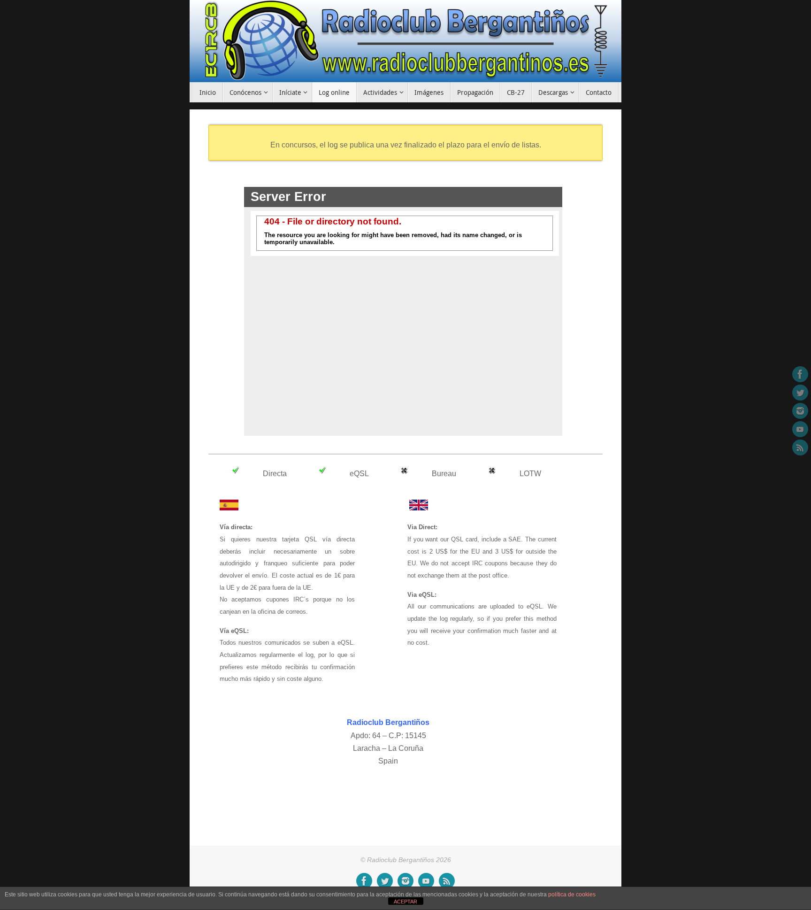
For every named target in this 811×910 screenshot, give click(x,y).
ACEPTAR (405, 901)
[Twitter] (800, 393)
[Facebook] (800, 374)
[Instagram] (800, 411)
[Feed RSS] (800, 447)
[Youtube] (800, 429)
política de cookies (572, 894)
